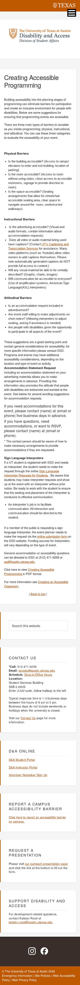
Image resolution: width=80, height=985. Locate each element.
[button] (71, 13)
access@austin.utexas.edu (37, 670)
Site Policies (42, 975)
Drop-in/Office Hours (38, 674)
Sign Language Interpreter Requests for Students (31, 473)
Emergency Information (17, 975)
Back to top (38, 594)
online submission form (52, 536)
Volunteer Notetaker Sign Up (28, 775)
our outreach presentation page (46, 864)
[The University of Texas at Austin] (64, 6)
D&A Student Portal (22, 760)
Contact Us (28, 718)
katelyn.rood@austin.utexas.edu (30, 922)
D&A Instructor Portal (23, 767)
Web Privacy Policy (24, 980)
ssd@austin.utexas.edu (19, 561)
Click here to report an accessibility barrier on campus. (37, 819)
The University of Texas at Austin (26, 971)
